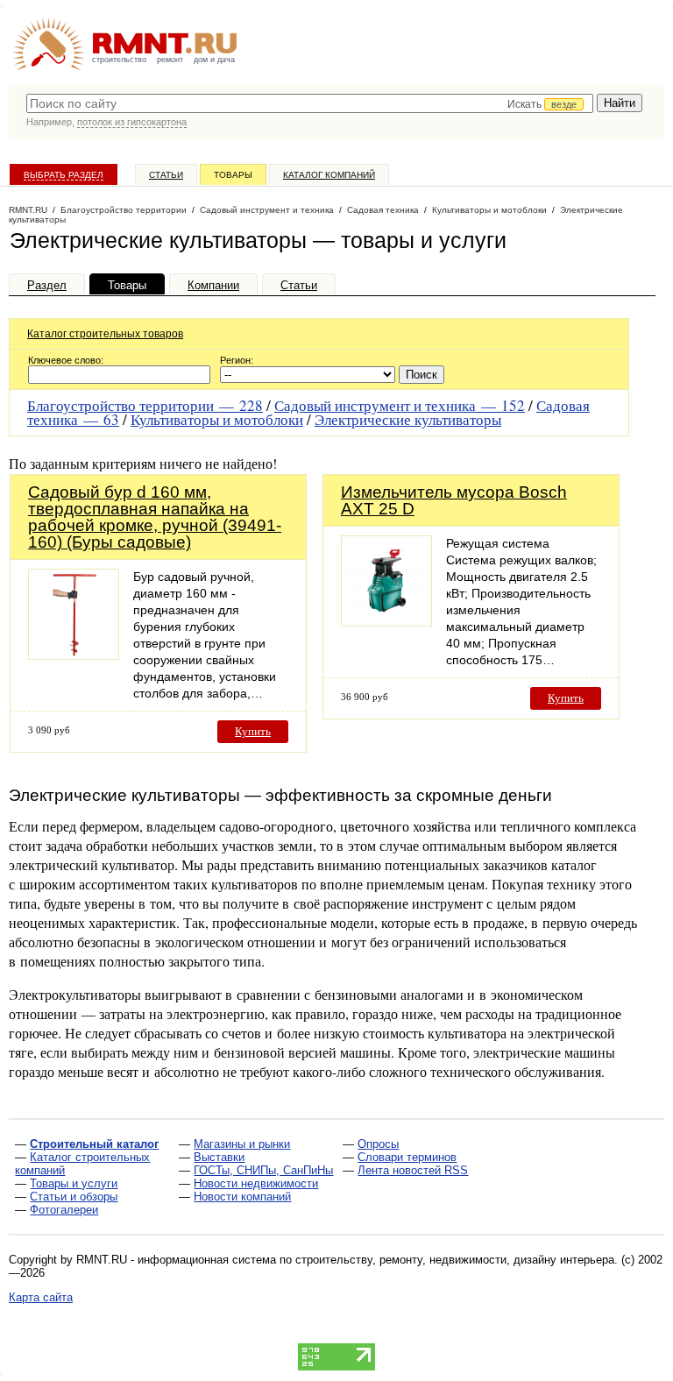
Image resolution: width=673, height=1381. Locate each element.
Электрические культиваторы (408, 419)
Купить (253, 731)
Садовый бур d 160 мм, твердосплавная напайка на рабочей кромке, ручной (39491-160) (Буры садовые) (154, 517)
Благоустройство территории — (145, 405)
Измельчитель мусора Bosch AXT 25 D (454, 500)
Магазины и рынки (242, 1144)
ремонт (170, 59)
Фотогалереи (64, 1209)
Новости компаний (242, 1196)
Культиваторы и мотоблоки (217, 419)
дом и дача (214, 59)
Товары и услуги (73, 1183)
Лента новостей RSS (413, 1170)
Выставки (219, 1157)
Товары (233, 175)
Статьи (166, 175)
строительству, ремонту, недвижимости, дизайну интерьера (454, 1259)
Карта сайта (41, 1297)
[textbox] (309, 103)
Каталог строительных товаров (105, 334)
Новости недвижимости (256, 1183)
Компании (213, 285)
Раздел (47, 285)
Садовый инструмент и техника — (399, 405)
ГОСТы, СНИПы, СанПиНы (263, 1170)
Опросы (378, 1144)
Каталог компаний (329, 175)
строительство (119, 59)
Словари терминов (407, 1157)
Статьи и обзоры (73, 1196)
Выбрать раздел (63, 175)
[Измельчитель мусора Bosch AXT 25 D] (386, 621)
